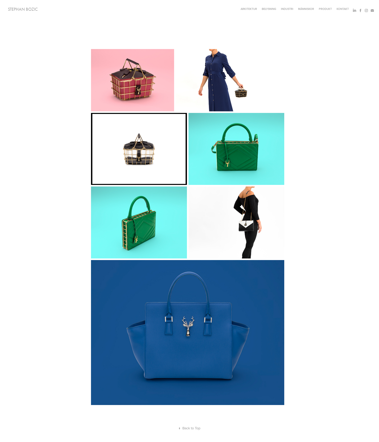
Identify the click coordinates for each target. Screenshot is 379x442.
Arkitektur (249, 9)
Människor (306, 9)
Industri (287, 9)
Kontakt (343, 9)
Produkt (325, 9)
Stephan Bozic (23, 9)
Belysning (269, 9)
